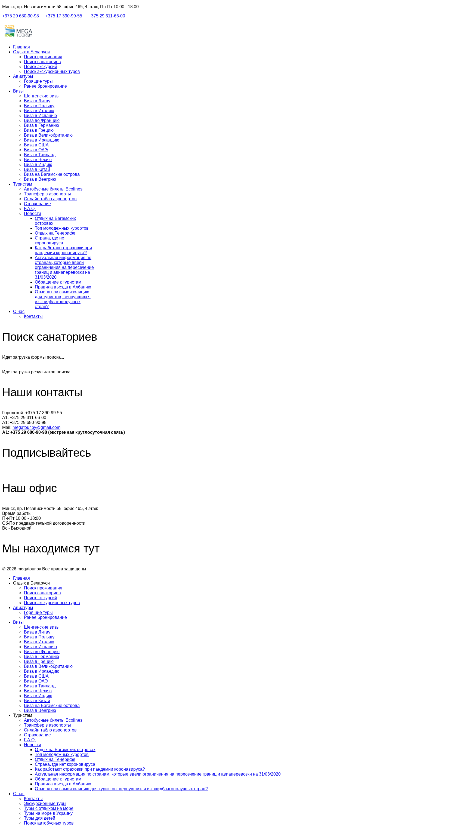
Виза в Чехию (38, 159)
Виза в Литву (37, 101)
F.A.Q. (30, 208)
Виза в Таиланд (39, 154)
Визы (18, 91)
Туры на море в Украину (48, 813)
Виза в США (36, 145)
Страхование (37, 203)
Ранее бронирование (45, 86)
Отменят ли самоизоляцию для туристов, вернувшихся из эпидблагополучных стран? (63, 299)
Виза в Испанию (40, 115)
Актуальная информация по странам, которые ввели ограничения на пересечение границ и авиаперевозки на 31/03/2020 (64, 267)
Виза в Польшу (39, 105)
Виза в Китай (37, 169)
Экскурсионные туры (45, 803)
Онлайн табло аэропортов (50, 198)
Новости (32, 213)
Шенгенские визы (42, 96)
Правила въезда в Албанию (63, 287)
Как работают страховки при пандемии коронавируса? (63, 250)
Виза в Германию (41, 125)
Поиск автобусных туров (49, 823)
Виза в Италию (39, 110)
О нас (18, 311)
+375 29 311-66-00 (107, 16)
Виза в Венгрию (40, 179)
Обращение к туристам (58, 282)
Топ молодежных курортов (62, 228)
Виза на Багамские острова (52, 174)
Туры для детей (39, 818)
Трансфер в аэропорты (47, 194)
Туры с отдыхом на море (48, 808)
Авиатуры (23, 76)
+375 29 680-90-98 (20, 16)
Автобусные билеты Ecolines (53, 189)
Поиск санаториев (42, 61)
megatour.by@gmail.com (36, 427)
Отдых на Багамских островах (65, 749)
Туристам (22, 184)
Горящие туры (38, 81)
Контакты (33, 316)
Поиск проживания (43, 56)
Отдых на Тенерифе (55, 233)
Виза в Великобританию (48, 135)
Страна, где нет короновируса (50, 240)
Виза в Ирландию (41, 140)
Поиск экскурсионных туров (52, 71)
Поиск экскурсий (40, 66)
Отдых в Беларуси (31, 52)
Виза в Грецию (39, 130)
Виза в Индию (38, 164)
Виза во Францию (42, 120)
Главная (21, 47)
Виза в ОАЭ (36, 149)
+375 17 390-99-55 (63, 16)
